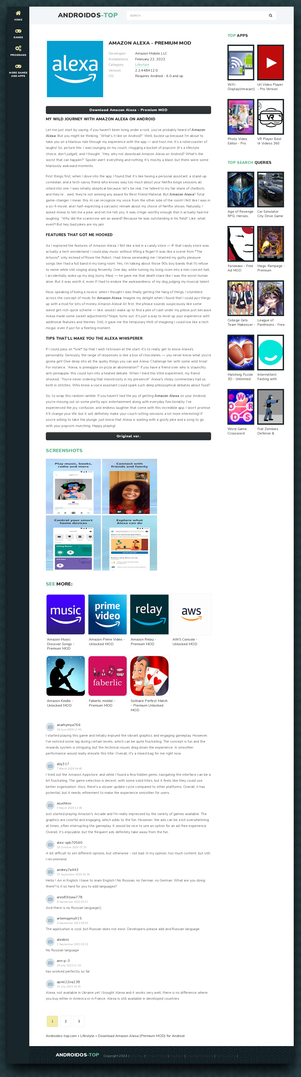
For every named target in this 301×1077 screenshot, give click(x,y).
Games (18, 37)
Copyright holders (199, 1056)
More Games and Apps (18, 74)
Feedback (177, 1056)
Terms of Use (226, 1056)
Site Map (136, 1056)
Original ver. (128, 436)
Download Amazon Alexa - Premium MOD (128, 110)
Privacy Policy (156, 1056)
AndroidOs (88, 15)
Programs (18, 55)
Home (18, 19)
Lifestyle (142, 64)
